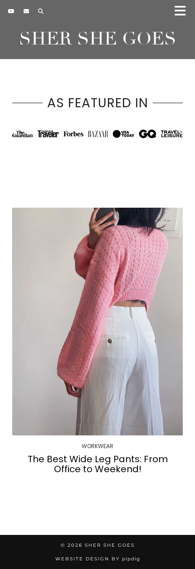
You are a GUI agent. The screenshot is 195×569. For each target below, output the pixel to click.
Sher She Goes (97, 39)
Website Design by (97, 559)
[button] (183, 11)
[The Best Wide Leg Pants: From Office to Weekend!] (97, 321)
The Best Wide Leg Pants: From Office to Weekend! (98, 464)
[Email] (26, 11)
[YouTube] (11, 11)
